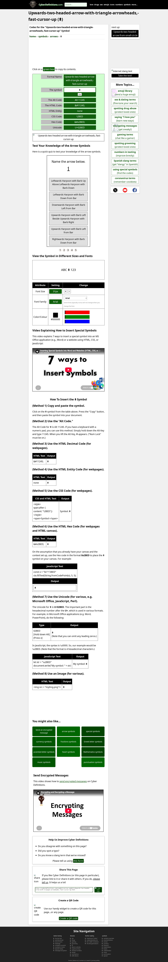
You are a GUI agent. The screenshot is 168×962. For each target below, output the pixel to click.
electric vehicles (76, 947)
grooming (74, 943)
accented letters (108, 940)
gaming (74, 942)
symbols (127, 4)
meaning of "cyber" (92, 938)
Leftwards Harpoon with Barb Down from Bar (68, 196)
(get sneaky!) (125, 127)
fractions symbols (68, 741)
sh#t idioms (75, 956)
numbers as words (60, 945)
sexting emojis (59, 940)
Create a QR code (68, 918)
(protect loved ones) (125, 110)
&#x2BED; (79, 122)
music (105, 952)
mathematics (107, 950)
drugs (96, 4)
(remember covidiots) (125, 180)
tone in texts (58, 942)
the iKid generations (92, 943)
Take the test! (125, 75)
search (89, 960)
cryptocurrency (76, 949)
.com (51, 4)
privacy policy (96, 960)
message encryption (61, 950)
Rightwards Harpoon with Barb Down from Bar (68, 241)
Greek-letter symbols (93, 741)
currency (106, 943)
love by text (58, 938)
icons (112, 4)
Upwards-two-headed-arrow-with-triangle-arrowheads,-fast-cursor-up (80, 80)
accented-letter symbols (43, 752)
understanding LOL (92, 940)
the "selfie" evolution (93, 942)
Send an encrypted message (44, 731)
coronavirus (75, 954)
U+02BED (80, 127)
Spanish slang (59, 949)
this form (78, 860)
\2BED (80, 116)
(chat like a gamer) (125, 136)
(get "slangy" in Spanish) (125, 162)
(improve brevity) (125, 153)
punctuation (107, 954)
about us (75, 960)
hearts (105, 949)
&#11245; (80, 105)
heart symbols (68, 752)
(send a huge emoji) (125, 92)
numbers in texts (60, 947)
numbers (119, 4)
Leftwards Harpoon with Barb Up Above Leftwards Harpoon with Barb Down (68, 184)
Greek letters (107, 947)
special (105, 956)
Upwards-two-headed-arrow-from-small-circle (125, 33)
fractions (106, 945)
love (91, 4)
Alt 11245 (80, 99)
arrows (54, 36)
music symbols (43, 762)
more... (134, 4)
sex (101, 4)
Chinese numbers (77, 950)
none (79, 110)
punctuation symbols (93, 762)
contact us (82, 960)
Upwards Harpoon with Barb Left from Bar (68, 230)
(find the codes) (125, 171)
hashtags (57, 943)
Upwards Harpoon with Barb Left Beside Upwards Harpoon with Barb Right (68, 218)
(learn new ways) (125, 118)
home (32, 36)
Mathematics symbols (93, 752)
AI (72, 945)
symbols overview (109, 938)
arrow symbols (68, 731)
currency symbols (44, 741)
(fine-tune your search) (125, 101)
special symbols (93, 731)
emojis (106, 4)
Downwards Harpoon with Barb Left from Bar (68, 206)
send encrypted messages (73, 781)
